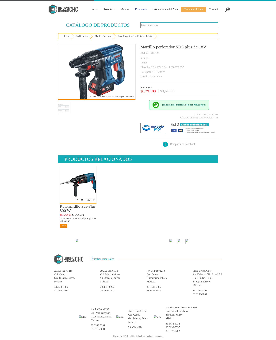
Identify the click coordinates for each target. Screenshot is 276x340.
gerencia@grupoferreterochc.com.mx (100, 240)
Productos (141, 9)
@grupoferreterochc (205, 241)
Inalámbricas (82, 36)
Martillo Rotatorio (103, 36)
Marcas (125, 9)
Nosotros (109, 9)
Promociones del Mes (165, 9)
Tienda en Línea (193, 9)
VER (63, 225)
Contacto (214, 9)
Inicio (94, 9)
